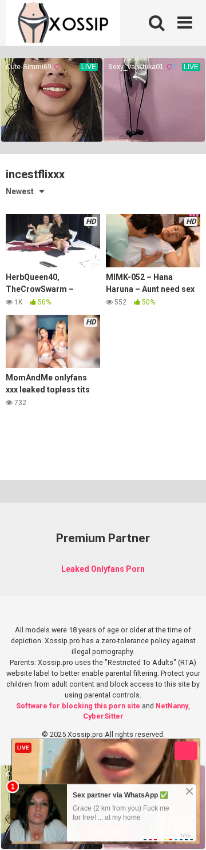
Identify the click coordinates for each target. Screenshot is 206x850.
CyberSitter (103, 716)
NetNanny (172, 705)
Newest (20, 191)
